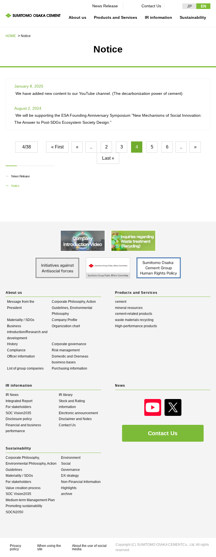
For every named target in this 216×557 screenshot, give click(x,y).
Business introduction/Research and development (27, 332)
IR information (158, 17)
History (12, 344)
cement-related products (133, 314)
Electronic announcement (78, 413)
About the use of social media (89, 547)
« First (57, 147)
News (120, 386)
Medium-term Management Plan (30, 500)
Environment (70, 458)
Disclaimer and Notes (75, 419)
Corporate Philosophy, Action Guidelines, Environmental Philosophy (74, 308)
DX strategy (70, 476)
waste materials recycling (134, 320)
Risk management (66, 350)
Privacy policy (15, 547)
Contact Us (151, 6)
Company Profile (64, 320)
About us (77, 17)
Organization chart (66, 326)
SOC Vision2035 (18, 413)
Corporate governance (69, 344)
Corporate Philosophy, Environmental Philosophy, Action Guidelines (31, 464)
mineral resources (129, 308)
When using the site (49, 547)
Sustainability (193, 17)
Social (66, 464)
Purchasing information (69, 368)
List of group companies (25, 368)
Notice (15, 185)
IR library (66, 395)
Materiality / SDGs (20, 320)
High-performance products (136, 326)
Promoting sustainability (24, 506)
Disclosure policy (19, 419)
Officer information (21, 356)
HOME (11, 36)
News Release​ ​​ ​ (106, 6)
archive (66, 494)
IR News (12, 395)
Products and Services (115, 17)
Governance (70, 470)
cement (120, 302)
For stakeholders (18, 407)
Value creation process (23, 488)
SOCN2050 (14, 512)
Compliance (16, 350)
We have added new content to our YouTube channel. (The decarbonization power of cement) (99, 93)
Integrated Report (19, 401)
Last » (108, 158)
